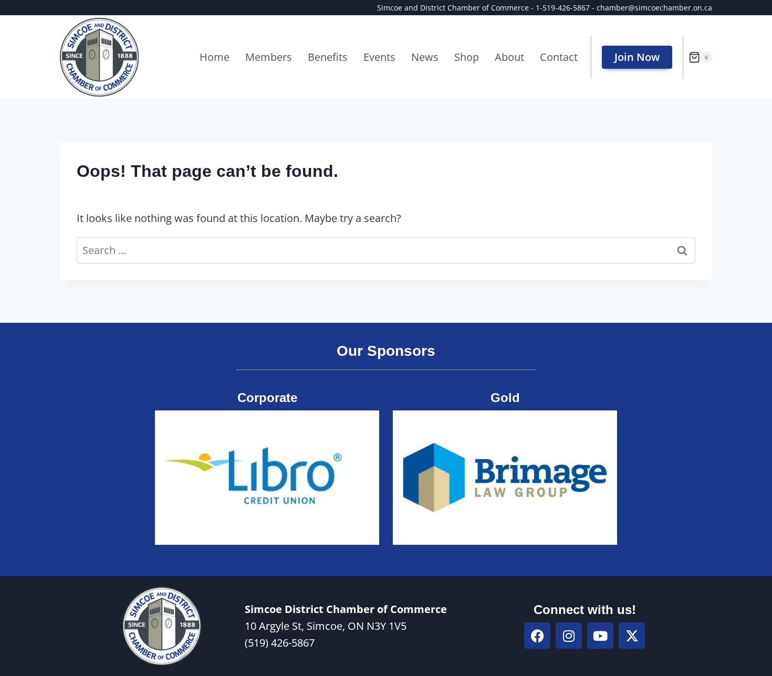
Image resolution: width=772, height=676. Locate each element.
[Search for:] (386, 250)
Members (268, 57)
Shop (466, 57)
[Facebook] (537, 635)
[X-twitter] (632, 635)
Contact (559, 57)
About (509, 57)
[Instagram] (569, 635)
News (425, 57)
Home (214, 57)
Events (379, 57)
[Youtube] (600, 635)
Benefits (328, 57)
